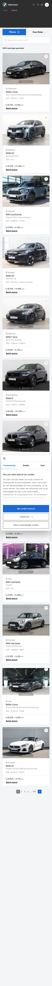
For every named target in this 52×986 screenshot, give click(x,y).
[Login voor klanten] (42, 5)
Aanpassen (25, 517)
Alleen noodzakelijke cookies (26, 525)
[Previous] (20, 82)
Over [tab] (43, 465)
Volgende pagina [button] (40, 791)
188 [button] (34, 791)
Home (5, 10)
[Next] (32, 82)
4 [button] (28, 791)
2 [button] (21, 791)
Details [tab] (26, 465)
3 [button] (24, 791)
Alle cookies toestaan (26, 508)
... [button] (31, 791)
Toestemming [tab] (9, 465)
